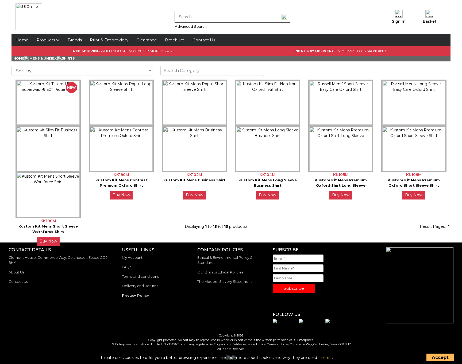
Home (22, 39)
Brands (75, 39)
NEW (71, 87)
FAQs (126, 267)
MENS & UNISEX (43, 58)
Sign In (399, 21)
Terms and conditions (140, 276)
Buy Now (121, 195)
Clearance (146, 39)
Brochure (174, 39)
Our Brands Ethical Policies (220, 272)
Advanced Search (191, 26)
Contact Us (203, 39)
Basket (429, 21)
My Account (132, 257)
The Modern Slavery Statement (224, 281)
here (325, 357)
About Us (16, 272)
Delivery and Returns (140, 286)
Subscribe (294, 288)
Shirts (68, 58)
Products (46, 39)
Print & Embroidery (109, 39)
